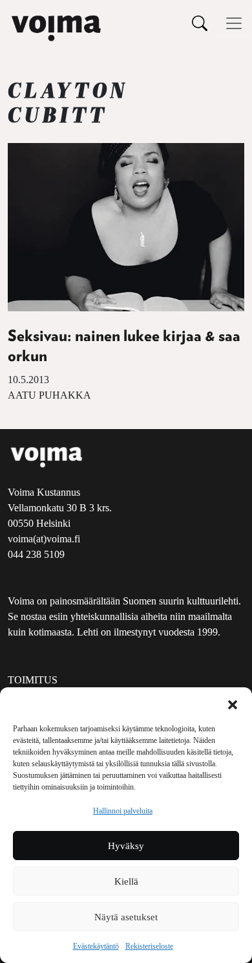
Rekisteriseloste (149, 946)
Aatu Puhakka (49, 395)
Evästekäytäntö (96, 946)
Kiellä (126, 881)
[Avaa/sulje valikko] (234, 23)
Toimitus (33, 679)
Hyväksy (126, 846)
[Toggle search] (200, 23)
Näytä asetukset (126, 917)
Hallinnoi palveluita (122, 810)
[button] (232, 703)
